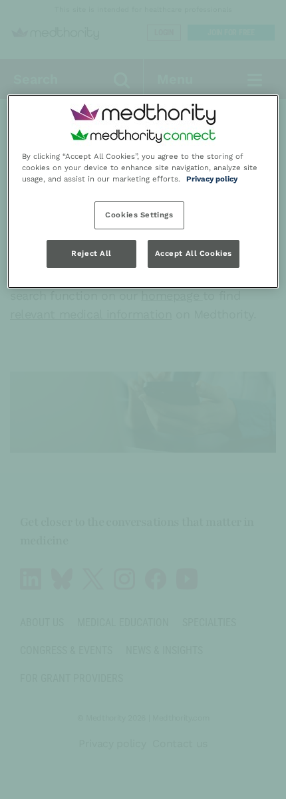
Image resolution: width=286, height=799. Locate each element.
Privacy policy (211, 178)
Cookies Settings (139, 215)
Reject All (91, 253)
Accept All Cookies (193, 253)
